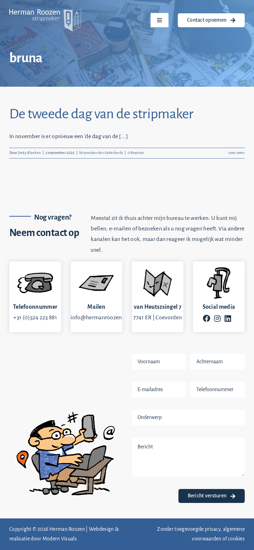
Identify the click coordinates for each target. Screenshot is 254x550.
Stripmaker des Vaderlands (101, 153)
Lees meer (236, 153)
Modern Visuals (59, 539)
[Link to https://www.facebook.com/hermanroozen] (206, 318)
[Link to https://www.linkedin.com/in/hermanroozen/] (228, 318)
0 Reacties (136, 153)
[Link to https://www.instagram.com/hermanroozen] (217, 318)
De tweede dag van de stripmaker (101, 114)
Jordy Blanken (29, 153)
